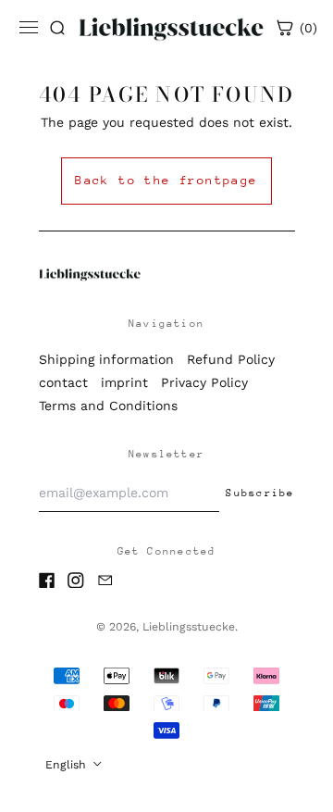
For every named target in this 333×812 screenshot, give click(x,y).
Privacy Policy (204, 382)
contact (63, 382)
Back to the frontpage (166, 180)
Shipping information (106, 359)
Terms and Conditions (108, 405)
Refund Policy (231, 359)
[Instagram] (76, 580)
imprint (124, 382)
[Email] (105, 580)
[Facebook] (47, 580)
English (67, 764)
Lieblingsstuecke (188, 626)
